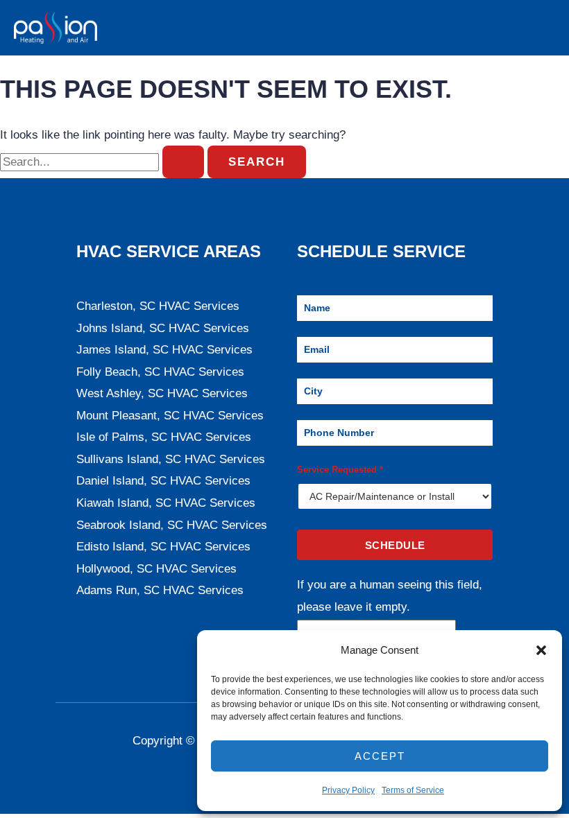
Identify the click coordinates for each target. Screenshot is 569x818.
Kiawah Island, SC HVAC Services (165, 503)
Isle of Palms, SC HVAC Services (163, 437)
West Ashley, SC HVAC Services (162, 393)
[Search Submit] (183, 162)
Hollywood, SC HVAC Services (156, 568)
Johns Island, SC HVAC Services (162, 328)
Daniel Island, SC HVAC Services (163, 480)
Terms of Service (413, 790)
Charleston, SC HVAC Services (157, 306)
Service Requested (340, 469)
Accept (380, 756)
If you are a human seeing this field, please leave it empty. (389, 596)
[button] (541, 650)
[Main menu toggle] (540, 28)
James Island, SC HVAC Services (164, 349)
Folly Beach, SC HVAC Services (160, 371)
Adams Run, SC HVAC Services (160, 590)
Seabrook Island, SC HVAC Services (171, 525)
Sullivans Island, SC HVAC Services (170, 459)
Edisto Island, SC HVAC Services (163, 546)
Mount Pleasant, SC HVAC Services (170, 415)
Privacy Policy (348, 790)
